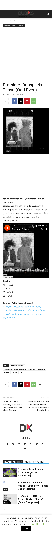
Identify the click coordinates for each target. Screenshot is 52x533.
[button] (4, 14)
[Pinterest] (27, 101)
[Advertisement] (26, 55)
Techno (21, 25)
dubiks (7, 95)
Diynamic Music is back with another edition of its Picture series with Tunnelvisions (38, 406)
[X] (20, 101)
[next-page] (9, 509)
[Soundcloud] (32, 444)
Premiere (13, 21)
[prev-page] (4, 509)
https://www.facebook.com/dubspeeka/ (22, 306)
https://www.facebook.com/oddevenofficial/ (24, 310)
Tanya (14, 372)
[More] (40, 101)
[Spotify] (37, 444)
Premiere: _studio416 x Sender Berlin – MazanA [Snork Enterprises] (30, 499)
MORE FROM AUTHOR (34, 462)
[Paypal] (26, 444)
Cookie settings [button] (39, 524)
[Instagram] (14, 444)
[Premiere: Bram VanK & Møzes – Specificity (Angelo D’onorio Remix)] (10, 486)
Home (5, 21)
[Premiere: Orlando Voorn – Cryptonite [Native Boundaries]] (10, 472)
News (5, 476)
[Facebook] (14, 101)
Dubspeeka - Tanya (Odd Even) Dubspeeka (19, 369)
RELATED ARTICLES (13, 462)
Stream (14, 25)
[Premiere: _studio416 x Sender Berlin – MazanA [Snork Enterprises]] (10, 499)
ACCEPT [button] (26, 528)
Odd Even (41, 369)
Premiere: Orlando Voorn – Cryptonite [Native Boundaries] (32, 472)
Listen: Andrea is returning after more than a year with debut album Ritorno (13, 406)
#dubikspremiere (17, 366)
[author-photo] (26, 434)
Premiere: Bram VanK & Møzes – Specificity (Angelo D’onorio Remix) (33, 485)
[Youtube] (26, 448)
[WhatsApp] (33, 101)
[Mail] (20, 444)
